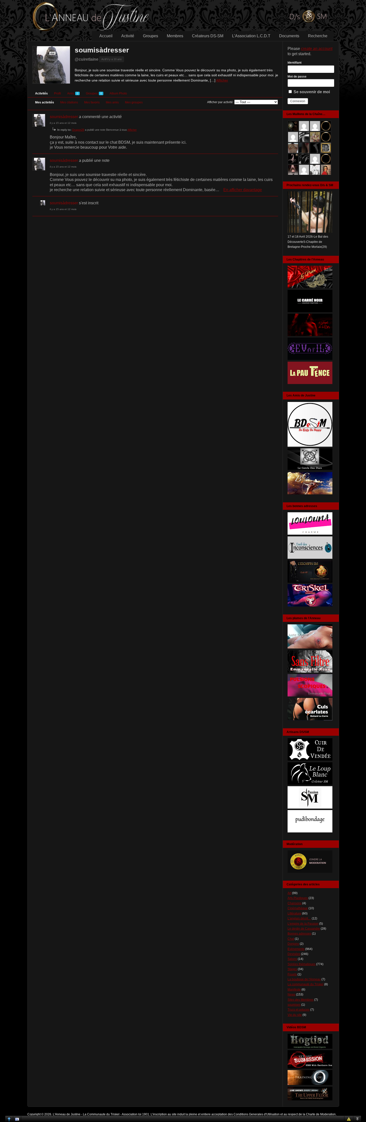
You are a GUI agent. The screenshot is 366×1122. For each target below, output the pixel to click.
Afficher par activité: (220, 102)
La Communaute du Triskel (101, 1114)
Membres (175, 36)
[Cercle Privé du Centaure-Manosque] (310, 493)
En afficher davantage (242, 190)
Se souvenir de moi (311, 92)
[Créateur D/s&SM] (310, 759)
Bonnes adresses (299, 933)
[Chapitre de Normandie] (310, 311)
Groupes (150, 36)
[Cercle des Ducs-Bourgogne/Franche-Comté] (310, 469)
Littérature (294, 913)
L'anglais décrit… (299, 918)
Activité (127, 36)
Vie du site (295, 1015)
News (291, 994)
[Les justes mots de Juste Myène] (310, 647)
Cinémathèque (298, 908)
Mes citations (69, 102)
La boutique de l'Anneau (304, 979)
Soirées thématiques (301, 964)
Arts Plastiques (298, 898)
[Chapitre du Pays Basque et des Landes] (310, 383)
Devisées (294, 954)
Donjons (293, 944)
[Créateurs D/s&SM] (310, 807)
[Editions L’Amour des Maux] (310, 671)
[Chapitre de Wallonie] (310, 359)
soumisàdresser (102, 50)
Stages (292, 969)
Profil (57, 93)
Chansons (295, 903)
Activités (41, 93)
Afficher (222, 80)
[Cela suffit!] (310, 871)
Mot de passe (297, 76)
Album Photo (118, 93)
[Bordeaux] (310, 558)
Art (289, 893)
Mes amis (112, 102)
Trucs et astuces (298, 1009)
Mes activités (44, 102)
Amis (72, 93)
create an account (316, 48)
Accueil (106, 36)
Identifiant (295, 62)
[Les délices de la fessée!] (310, 719)
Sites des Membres (300, 999)
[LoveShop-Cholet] (310, 533)
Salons (292, 959)
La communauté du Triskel (305, 984)
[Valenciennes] (310, 605)
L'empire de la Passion (303, 923)
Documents (289, 36)
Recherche (317, 36)
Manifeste (294, 989)
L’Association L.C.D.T (251, 36)
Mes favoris (92, 102)
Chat (291, 939)
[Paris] (310, 581)
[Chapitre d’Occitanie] (310, 287)
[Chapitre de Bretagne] (310, 335)
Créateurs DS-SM (207, 36)
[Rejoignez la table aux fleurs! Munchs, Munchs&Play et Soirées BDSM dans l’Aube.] (310, 445)
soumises (294, 1004)
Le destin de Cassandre (304, 928)
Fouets (292, 974)
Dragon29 (78, 129)
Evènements (296, 949)
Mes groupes (134, 102)
